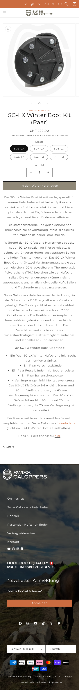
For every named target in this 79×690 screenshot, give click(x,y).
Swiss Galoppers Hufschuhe (27, 507)
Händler (13, 516)
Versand (30, 136)
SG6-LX (19, 157)
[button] (66, 4)
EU (53, 4)
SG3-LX (19, 148)
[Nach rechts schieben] (48, 103)
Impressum (55, 682)
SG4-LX (39, 148)
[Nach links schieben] (31, 103)
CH (46, 4)
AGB (57, 676)
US (60, 4)
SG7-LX (39, 157)
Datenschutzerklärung (18, 676)
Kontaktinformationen (33, 682)
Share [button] (10, 446)
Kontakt (13, 542)
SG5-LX (59, 148)
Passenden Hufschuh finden (28, 524)
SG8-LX (59, 157)
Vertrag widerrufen (21, 533)
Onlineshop (15, 498)
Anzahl (39, 165)
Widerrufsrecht (43, 676)
